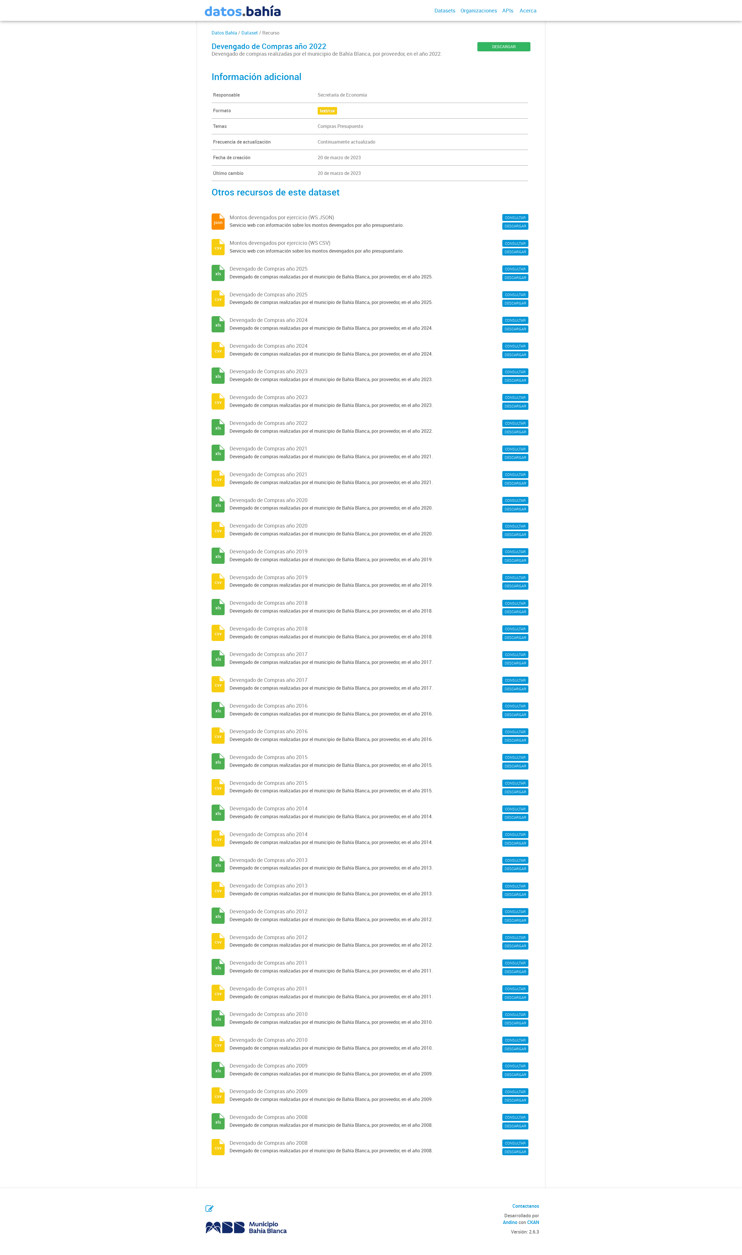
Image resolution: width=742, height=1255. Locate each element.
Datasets (444, 10)
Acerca (528, 10)
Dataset (249, 33)
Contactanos (525, 1206)
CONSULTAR (515, 217)
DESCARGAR (504, 46)
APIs (507, 10)
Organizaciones (479, 10)
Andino (510, 1222)
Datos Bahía (224, 33)
